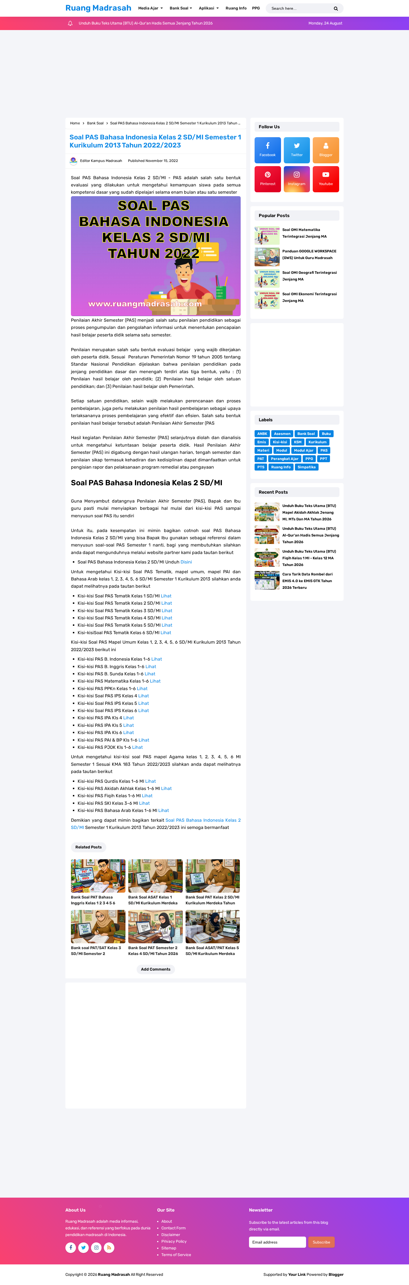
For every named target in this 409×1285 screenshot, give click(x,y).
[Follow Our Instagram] (96, 1247)
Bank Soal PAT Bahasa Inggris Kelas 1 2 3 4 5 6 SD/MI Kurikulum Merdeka (95, 903)
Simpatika (307, 467)
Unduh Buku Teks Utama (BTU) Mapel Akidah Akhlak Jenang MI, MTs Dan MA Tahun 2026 (309, 512)
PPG (309, 459)
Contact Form (173, 1228)
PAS (324, 450)
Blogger (336, 1274)
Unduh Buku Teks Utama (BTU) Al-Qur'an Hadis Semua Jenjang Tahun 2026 (310, 535)
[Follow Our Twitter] (83, 1247)
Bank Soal (306, 434)
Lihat (166, 596)
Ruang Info (281, 467)
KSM (298, 442)
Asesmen (282, 434)
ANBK (262, 434)
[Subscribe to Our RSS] (109, 1247)
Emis (261, 442)
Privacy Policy (174, 1241)
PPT (323, 459)
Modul (281, 450)
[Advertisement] (204, 75)
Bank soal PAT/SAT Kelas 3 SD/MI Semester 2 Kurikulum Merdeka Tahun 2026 (96, 957)
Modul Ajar (304, 450)
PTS (260, 467)
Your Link (297, 1274)
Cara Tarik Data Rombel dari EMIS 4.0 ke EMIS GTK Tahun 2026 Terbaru (307, 581)
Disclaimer (170, 1234)
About (166, 1221)
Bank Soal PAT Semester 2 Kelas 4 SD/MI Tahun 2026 (153, 951)
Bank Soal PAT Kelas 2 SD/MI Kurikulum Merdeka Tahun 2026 (212, 903)
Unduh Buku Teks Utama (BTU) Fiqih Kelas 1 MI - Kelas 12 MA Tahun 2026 (143, 23)
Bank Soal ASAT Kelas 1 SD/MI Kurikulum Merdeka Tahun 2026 (153, 903)
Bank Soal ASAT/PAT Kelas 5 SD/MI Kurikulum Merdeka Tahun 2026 (212, 954)
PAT (260, 459)
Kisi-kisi (280, 442)
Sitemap (168, 1248)
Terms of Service (176, 1254)
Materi (263, 450)
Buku (326, 434)
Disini (186, 562)
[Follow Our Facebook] (70, 1247)
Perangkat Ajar (285, 459)
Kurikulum (318, 442)
